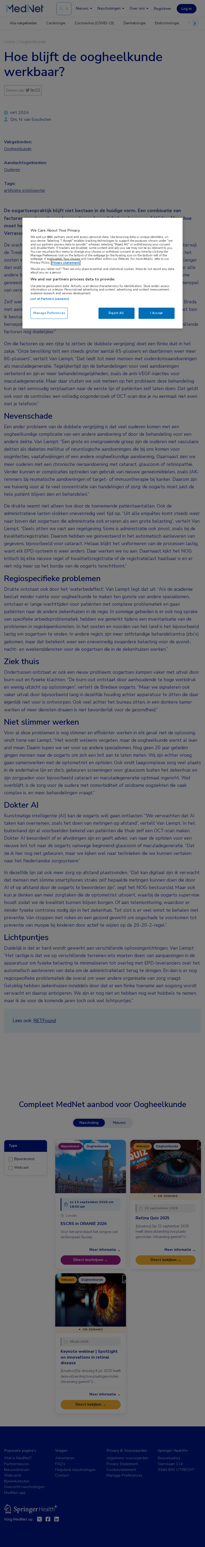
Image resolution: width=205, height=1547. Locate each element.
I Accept (156, 313)
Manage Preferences (49, 313)
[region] (102, 273)
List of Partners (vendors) (49, 299)
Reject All (116, 313)
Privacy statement (66, 262)
